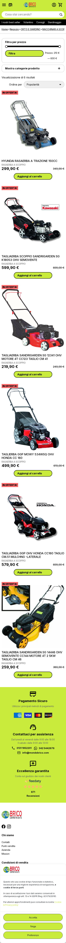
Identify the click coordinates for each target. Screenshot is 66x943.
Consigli (40, 22)
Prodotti (5, 5)
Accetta (33, 917)
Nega (33, 926)
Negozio (14, 29)
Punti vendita (8, 846)
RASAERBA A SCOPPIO (14, 164)
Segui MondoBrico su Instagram (9, 826)
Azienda (6, 850)
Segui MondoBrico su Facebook (3, 826)
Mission (5, 853)
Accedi (55, 5)
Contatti (6, 842)
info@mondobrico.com (35, 752)
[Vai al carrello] (61, 5)
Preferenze (33, 935)
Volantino (28, 22)
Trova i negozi (11, 5)
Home (5, 29)
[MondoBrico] (30, 5)
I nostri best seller (11, 22)
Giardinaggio (54, 22)
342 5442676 (46, 748)
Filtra (12, 53)
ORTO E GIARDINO (30, 29)
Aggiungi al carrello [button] (29, 176)
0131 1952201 (24, 748)
